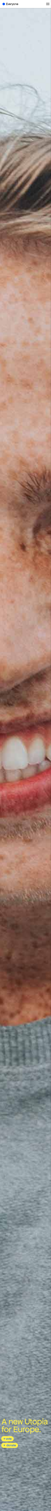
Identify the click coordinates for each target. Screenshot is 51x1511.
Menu (47, 4)
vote (9, 1438)
